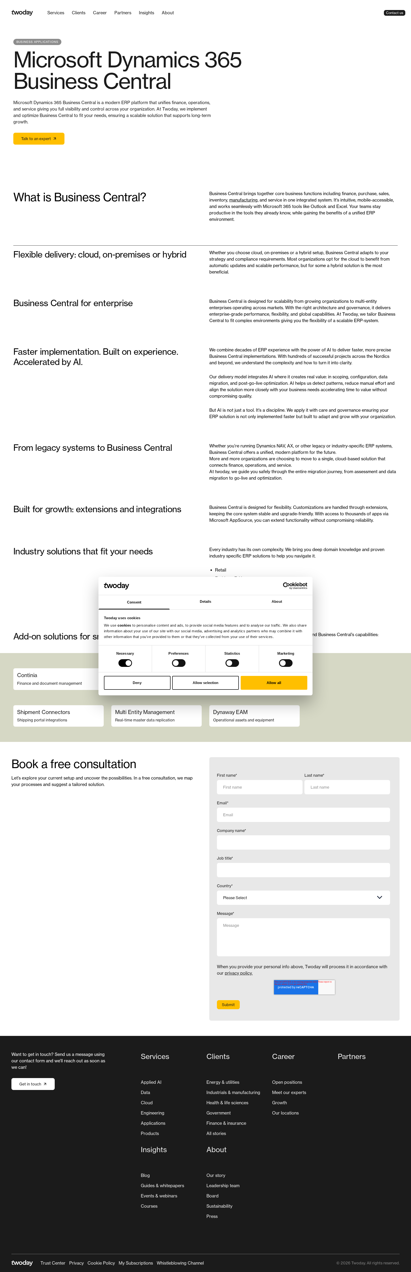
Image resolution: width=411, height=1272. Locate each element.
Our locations (285, 1112)
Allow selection (206, 683)
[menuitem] (55, 13)
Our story (215, 1175)
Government (218, 1112)
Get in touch (30, 1084)
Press (212, 1216)
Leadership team (223, 1185)
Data (145, 1092)
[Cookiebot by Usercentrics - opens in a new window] (286, 585)
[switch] (179, 663)
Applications (153, 1123)
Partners (122, 12)
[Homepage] (22, 13)
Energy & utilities (222, 1082)
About (168, 12)
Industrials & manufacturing (233, 1092)
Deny (137, 683)
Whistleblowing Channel (180, 1263)
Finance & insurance (226, 1123)
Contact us (394, 13)
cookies (124, 625)
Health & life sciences (227, 1102)
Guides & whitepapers (162, 1185)
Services (55, 12)
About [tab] (277, 601)
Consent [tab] (134, 602)
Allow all (274, 683)
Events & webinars (159, 1195)
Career (100, 12)
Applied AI (151, 1082)
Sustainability (219, 1206)
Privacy (76, 1263)
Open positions (287, 1082)
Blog (145, 1175)
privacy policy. (239, 973)
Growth (279, 1102)
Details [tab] (205, 601)
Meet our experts (289, 1092)
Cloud (147, 1102)
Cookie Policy (101, 1263)
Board (212, 1195)
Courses (149, 1206)
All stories (216, 1133)
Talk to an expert (36, 138)
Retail (221, 570)
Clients (78, 12)
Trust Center (52, 1263)
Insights (146, 12)
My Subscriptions (136, 1263)
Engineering (152, 1112)
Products (150, 1133)
